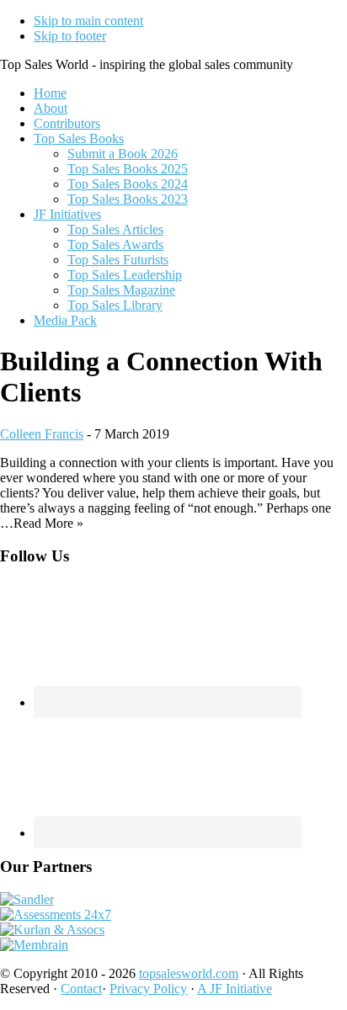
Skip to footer (70, 36)
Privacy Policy (148, 988)
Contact (81, 988)
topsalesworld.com (188, 973)
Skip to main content (88, 20)
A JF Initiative (234, 988)
